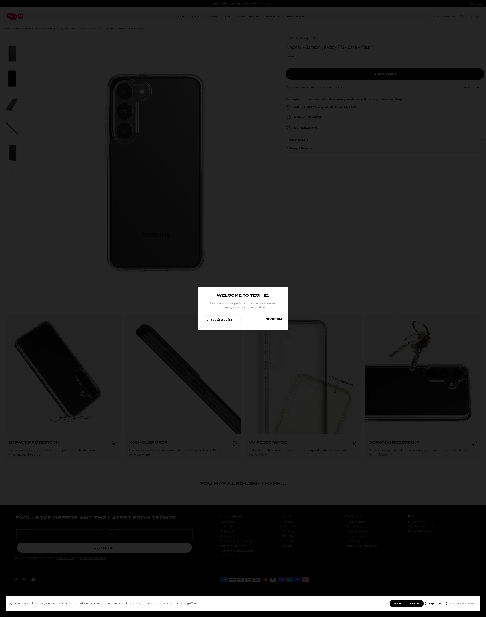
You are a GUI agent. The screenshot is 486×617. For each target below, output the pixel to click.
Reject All (436, 603)
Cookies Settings (462, 603)
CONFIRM (274, 319)
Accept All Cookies (407, 603)
